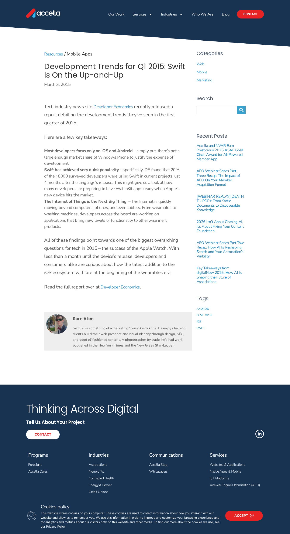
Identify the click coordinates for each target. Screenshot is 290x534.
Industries (169, 14)
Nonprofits (96, 471)
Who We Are (202, 14)
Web (200, 64)
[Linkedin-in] (259, 434)
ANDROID (203, 309)
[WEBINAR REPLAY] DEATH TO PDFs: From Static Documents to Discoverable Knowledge (220, 203)
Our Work (116, 14)
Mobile (202, 72)
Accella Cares (38, 471)
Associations (98, 464)
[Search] (241, 110)
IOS (199, 322)
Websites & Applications (227, 464)
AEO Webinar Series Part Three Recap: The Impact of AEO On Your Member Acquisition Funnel (218, 177)
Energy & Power (100, 485)
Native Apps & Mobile (225, 471)
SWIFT (201, 328)
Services (139, 14)
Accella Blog (158, 464)
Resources (53, 54)
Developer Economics (113, 107)
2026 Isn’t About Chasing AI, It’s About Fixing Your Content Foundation (220, 226)
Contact (250, 14)
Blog (225, 14)
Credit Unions (98, 492)
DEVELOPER (204, 315)
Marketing (204, 80)
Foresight (35, 464)
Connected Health (101, 478)
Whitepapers (158, 471)
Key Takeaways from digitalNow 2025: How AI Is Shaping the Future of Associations (219, 275)
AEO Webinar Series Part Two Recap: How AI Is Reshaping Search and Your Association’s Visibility (220, 249)
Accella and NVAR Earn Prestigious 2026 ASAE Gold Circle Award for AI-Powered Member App (220, 152)
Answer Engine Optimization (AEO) (235, 485)
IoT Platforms (219, 478)
